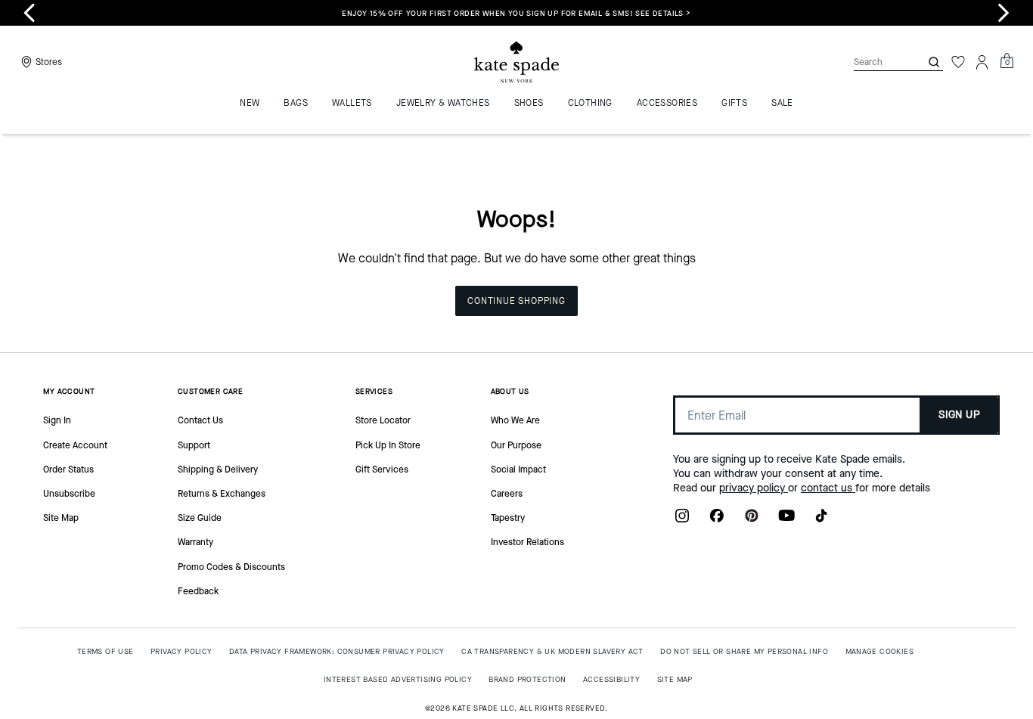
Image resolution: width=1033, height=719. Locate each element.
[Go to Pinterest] (752, 520)
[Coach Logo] (516, 62)
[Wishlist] (958, 62)
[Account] (982, 62)
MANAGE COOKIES (879, 651)
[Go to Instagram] (682, 520)
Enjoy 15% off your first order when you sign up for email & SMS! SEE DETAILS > (516, 13)
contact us (828, 488)
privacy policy (753, 488)
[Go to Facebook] (717, 520)
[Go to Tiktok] (821, 520)
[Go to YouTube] (786, 520)
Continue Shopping (516, 301)
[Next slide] (1003, 13)
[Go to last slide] (29, 13)
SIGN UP (959, 415)
